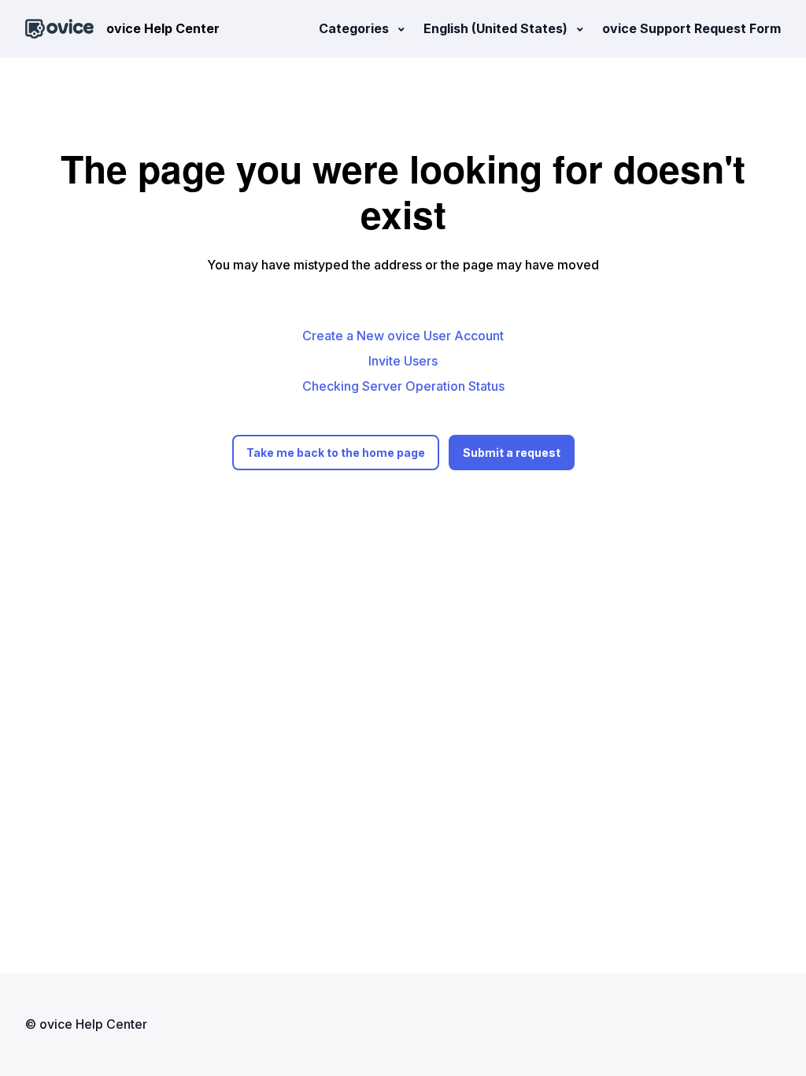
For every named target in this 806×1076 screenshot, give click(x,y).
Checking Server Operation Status (403, 386)
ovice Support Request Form (691, 28)
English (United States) (497, 28)
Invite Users (403, 361)
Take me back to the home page (335, 452)
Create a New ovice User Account (403, 335)
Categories (355, 28)
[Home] (59, 29)
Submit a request (511, 452)
